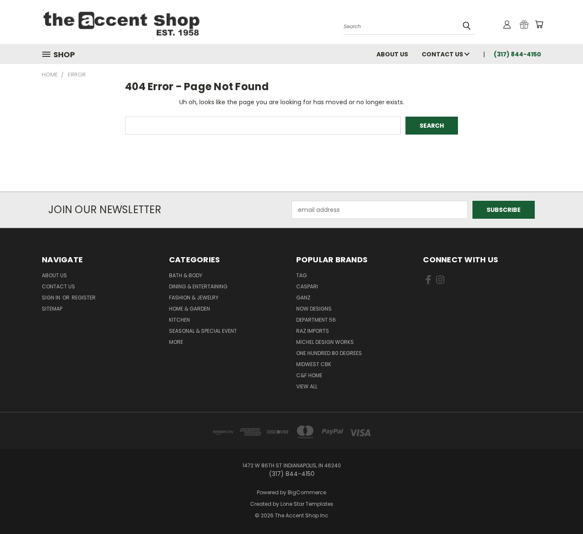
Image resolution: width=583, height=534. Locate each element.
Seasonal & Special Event (203, 330)
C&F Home (309, 375)
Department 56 (316, 319)
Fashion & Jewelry (194, 297)
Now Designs (314, 308)
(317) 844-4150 (517, 54)
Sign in (51, 297)
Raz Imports (312, 330)
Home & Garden (189, 308)
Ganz (303, 297)
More (176, 342)
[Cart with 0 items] (539, 24)
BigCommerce (307, 492)
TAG (301, 275)
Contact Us (443, 54)
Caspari (307, 286)
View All (307, 386)
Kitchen (179, 319)
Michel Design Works (325, 342)
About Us (392, 54)
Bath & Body (185, 275)
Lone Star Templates (306, 504)
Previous (560, 507)
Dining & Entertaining (198, 286)
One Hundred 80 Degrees (329, 353)
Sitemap (52, 308)
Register (84, 297)
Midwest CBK (313, 364)
